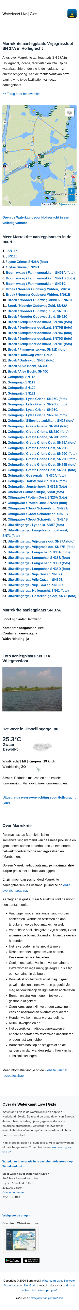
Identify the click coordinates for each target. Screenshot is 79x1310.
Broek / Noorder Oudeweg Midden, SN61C (40, 300)
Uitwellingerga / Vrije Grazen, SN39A (35, 574)
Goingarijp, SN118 (21, 377)
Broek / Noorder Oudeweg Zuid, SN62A (37, 305)
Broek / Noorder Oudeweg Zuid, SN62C (38, 316)
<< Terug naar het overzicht (21, 94)
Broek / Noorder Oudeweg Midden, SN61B (38, 294)
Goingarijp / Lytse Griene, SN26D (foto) (37, 404)
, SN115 (11, 251)
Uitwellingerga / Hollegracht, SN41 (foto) (38, 590)
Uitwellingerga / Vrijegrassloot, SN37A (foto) (41, 541)
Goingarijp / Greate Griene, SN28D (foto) (38, 437)
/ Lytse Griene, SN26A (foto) (27, 261)
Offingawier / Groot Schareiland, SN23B (38, 514)
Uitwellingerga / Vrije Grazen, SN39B (35, 579)
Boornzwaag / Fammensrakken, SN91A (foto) (40, 272)
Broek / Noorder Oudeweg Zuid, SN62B (38, 311)
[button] (46, 199)
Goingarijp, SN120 (21, 387)
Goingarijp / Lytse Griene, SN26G (33, 409)
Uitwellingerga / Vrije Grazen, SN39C (35, 585)
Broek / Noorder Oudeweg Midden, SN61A (38, 289)
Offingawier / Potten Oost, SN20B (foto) (37, 503)
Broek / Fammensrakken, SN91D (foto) (37, 349)
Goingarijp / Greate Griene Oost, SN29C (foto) (42, 453)
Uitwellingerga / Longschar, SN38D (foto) (39, 569)
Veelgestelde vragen (16, 1215)
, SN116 (11, 256)
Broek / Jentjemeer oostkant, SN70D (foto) (40, 338)
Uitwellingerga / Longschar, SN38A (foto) (39, 552)
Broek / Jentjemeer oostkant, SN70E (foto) (40, 344)
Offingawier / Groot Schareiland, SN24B (38, 519)
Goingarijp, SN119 (21, 382)
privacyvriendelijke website (46, 1298)
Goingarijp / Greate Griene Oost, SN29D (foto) (42, 459)
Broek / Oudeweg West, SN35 (30, 355)
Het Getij (29, 1285)
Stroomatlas (11, 1285)
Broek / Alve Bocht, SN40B (28, 366)
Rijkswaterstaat (67, 204)
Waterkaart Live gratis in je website (26, 1161)
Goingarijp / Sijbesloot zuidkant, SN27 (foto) (41, 420)
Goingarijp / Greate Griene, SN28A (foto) (38, 426)
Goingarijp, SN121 (21, 393)
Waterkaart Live (52, 1280)
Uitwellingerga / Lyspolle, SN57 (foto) (36, 525)
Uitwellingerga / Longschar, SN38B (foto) (39, 557)
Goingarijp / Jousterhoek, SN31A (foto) (37, 481)
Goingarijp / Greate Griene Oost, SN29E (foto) (42, 464)
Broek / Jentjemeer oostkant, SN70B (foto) (40, 327)
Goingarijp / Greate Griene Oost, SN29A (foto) (42, 442)
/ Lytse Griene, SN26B (22, 267)
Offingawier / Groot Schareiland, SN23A (38, 508)
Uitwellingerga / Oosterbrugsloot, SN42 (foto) (42, 596)
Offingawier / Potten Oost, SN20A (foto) (37, 497)
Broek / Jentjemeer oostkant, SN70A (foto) (40, 322)
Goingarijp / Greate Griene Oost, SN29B (38, 448)
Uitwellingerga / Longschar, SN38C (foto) (39, 563)
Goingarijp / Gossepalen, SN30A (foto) (37, 475)
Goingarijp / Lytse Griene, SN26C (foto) (37, 399)
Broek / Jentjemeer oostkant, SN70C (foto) (40, 333)
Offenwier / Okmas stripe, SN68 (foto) (36, 492)
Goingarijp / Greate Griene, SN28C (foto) (38, 431)
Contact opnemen (13, 1192)
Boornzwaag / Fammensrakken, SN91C (36, 283)
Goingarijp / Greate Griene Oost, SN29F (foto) (42, 470)
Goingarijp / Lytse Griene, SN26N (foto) (37, 415)
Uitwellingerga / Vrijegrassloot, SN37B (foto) (41, 547)
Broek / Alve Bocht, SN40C (28, 371)
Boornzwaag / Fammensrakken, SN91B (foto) (40, 278)
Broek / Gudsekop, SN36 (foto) (31, 360)
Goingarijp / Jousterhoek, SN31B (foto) (37, 486)
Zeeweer (69, 1280)
